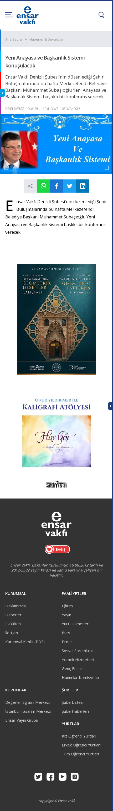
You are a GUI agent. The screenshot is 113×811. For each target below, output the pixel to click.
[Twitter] (38, 777)
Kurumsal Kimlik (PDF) (25, 641)
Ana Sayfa (13, 39)
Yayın (66, 614)
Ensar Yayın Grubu (21, 720)
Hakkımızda (15, 605)
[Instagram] (75, 777)
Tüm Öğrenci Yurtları (80, 753)
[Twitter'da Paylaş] (69, 186)
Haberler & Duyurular (46, 39)
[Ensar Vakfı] (28, 23)
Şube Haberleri (75, 711)
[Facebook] (50, 777)
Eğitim (67, 605)
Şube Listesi (73, 702)
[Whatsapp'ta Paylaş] (43, 186)
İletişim (11, 632)
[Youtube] (62, 777)
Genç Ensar (72, 668)
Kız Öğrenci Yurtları (79, 736)
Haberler (13, 614)
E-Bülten (13, 623)
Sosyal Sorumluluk (78, 650)
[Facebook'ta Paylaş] (56, 186)
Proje (67, 641)
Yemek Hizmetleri (78, 659)
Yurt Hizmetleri (75, 623)
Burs (66, 632)
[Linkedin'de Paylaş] (82, 186)
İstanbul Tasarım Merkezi (28, 711)
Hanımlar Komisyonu (80, 677)
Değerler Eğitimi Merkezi (27, 702)
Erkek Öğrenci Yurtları (81, 745)
